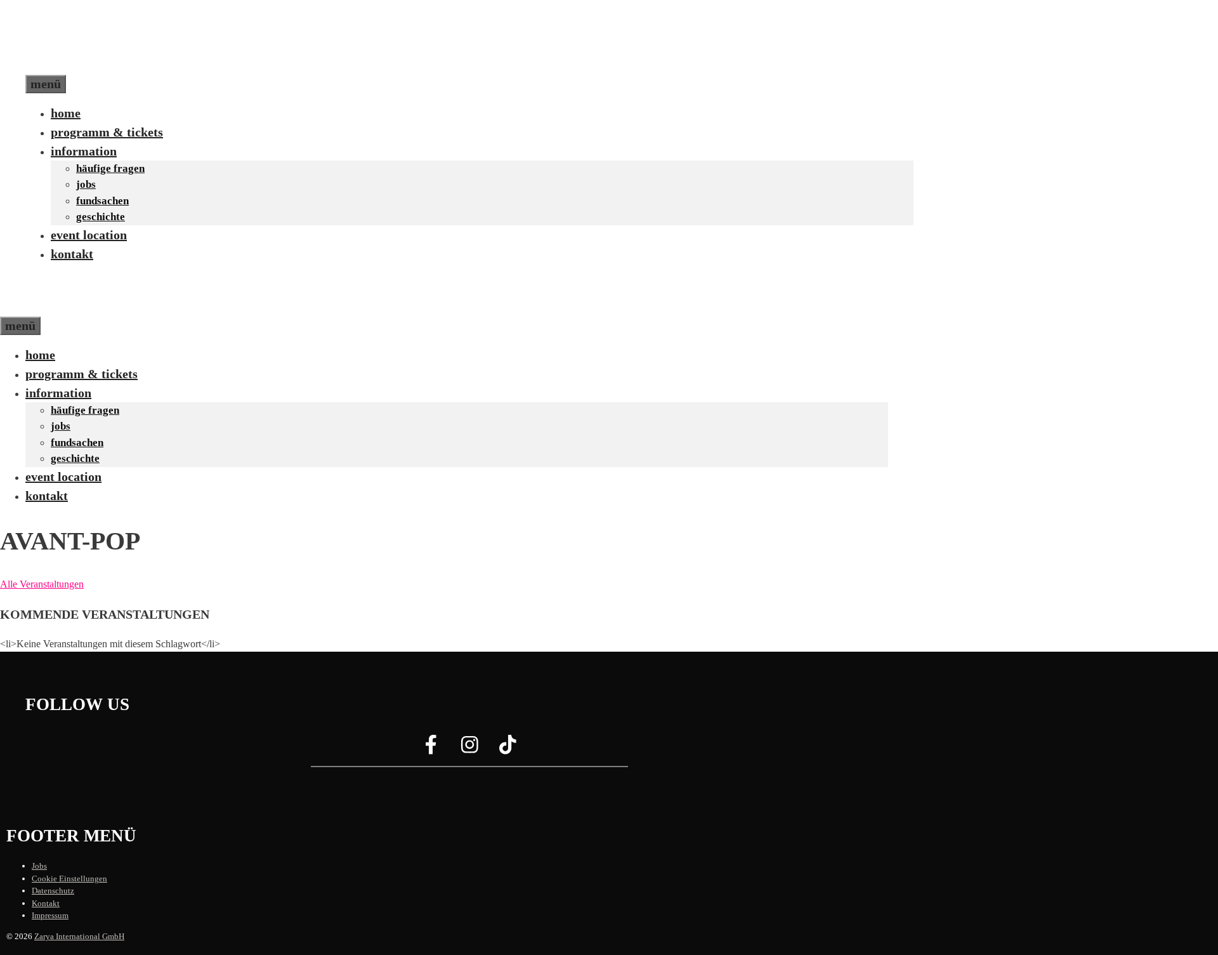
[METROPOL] (53, 307)
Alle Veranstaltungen (42, 584)
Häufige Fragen (110, 168)
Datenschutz (53, 890)
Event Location (89, 235)
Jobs (86, 184)
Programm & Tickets (107, 132)
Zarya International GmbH (79, 936)
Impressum (50, 915)
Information (84, 151)
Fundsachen (102, 201)
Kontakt (72, 254)
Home (66, 113)
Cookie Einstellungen (69, 878)
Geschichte (100, 217)
